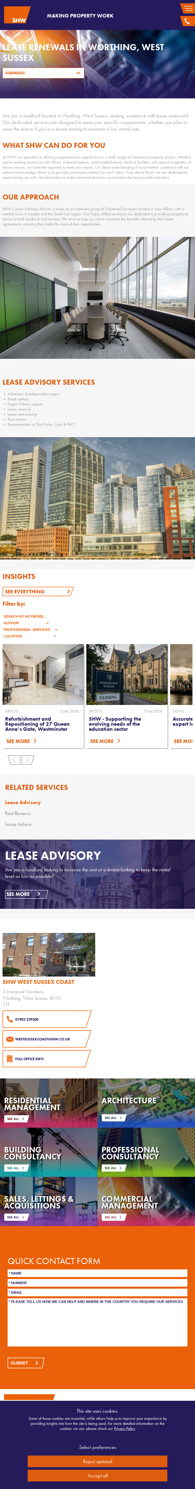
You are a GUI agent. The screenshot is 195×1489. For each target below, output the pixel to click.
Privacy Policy (124, 1428)
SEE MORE (89, 741)
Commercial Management (130, 1202)
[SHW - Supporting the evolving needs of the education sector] (114, 674)
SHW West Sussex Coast (38, 982)
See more (18, 894)
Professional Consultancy (130, 1153)
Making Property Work (80, 15)
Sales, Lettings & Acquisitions (39, 1202)
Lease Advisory (23, 802)
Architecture (129, 1100)
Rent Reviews (18, 813)
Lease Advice (18, 824)
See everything (24, 591)
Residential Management (32, 1104)
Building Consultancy (32, 1153)
